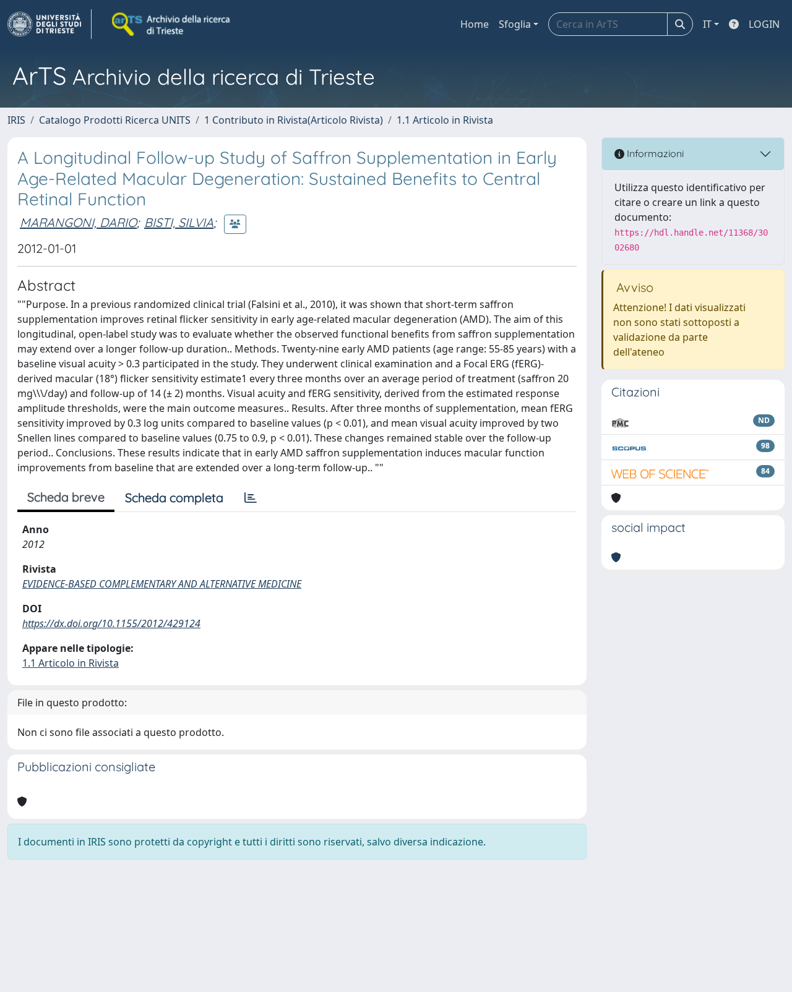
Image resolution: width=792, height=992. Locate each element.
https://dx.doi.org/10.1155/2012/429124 (111, 623)
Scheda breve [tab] (66, 497)
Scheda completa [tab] (174, 497)
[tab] (250, 498)
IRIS (16, 120)
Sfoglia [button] (515, 24)
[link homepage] (49, 24)
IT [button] (707, 24)
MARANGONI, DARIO (78, 222)
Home (474, 24)
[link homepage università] (172, 24)
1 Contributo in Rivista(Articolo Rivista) (293, 120)
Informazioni (654, 153)
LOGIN (764, 24)
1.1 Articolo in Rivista (445, 120)
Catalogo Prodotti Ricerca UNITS (115, 120)
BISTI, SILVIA (178, 222)
